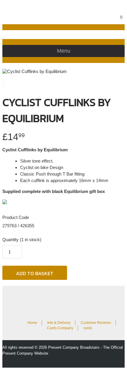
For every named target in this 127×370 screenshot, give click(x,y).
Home (32, 323)
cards (87, 328)
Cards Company (60, 328)
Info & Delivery (59, 323)
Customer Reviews (96, 323)
